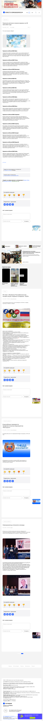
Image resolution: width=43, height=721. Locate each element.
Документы (27, 666)
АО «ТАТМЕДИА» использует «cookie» (10, 716)
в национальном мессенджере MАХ (11, 175)
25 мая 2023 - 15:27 (5, 527)
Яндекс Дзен (26, 180)
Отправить (26, 221)
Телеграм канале (7, 181)
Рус (27, 12)
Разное (33, 666)
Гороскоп (6, 19)
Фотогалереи (16, 666)
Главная (10, 666)
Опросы (22, 666)
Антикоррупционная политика (8, 716)
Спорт (5, 291)
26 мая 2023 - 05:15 (6, 27)
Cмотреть (32, 717)
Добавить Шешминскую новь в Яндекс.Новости (11, 183)
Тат (32, 12)
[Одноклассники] (7, 204)
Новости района (7, 421)
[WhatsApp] (13, 204)
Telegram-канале (7, 170)
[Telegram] (10, 204)
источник (4, 162)
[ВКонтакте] (5, 204)
